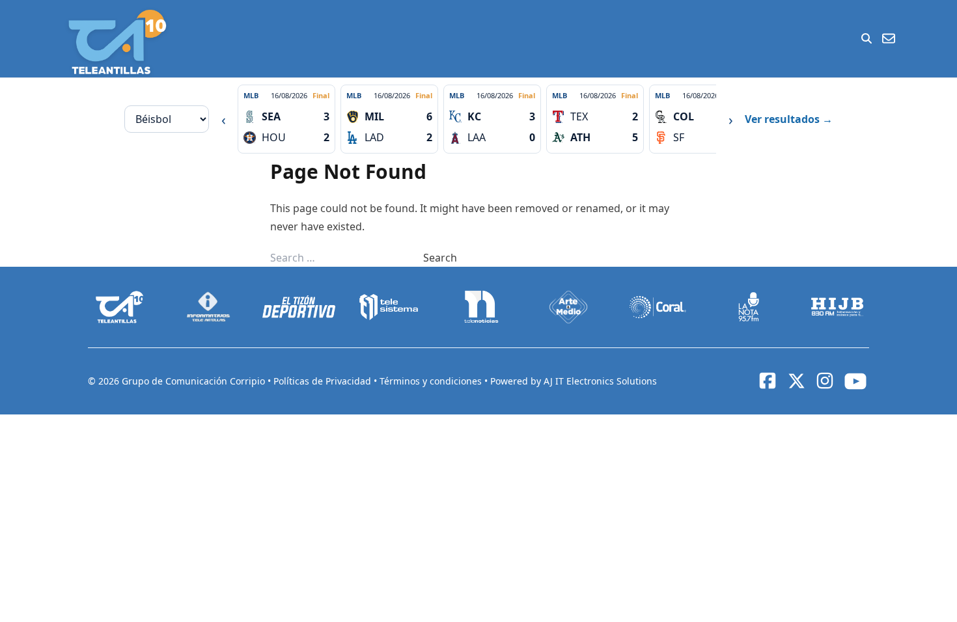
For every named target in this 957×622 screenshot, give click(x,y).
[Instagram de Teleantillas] (825, 380)
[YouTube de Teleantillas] (855, 381)
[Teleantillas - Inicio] (117, 41)
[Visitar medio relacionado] (120, 307)
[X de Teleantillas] (796, 381)
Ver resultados (789, 119)
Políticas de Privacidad (323, 381)
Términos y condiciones (432, 381)
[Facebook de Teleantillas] (767, 380)
